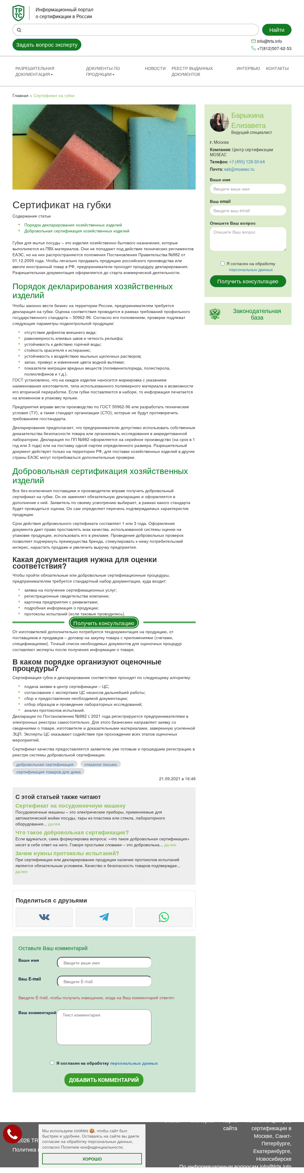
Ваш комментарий (37, 1012)
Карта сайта (230, 1124)
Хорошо (92, 1159)
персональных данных (134, 1063)
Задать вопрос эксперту (46, 44)
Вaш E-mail (29, 979)
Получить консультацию (103, 623)
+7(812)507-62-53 (274, 48)
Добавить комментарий (104, 1080)
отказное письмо (100, 764)
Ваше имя (28, 960)
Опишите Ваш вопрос (233, 223)
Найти (277, 29)
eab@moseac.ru (239, 169)
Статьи (172, 1120)
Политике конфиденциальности (92, 1147)
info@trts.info (269, 41)
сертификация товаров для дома (48, 772)
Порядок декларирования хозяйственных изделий (73, 225)
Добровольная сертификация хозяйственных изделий (76, 231)
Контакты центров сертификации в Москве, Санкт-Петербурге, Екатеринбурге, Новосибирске (269, 1139)
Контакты (277, 68)
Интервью (248, 68)
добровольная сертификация (45, 764)
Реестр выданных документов (192, 71)
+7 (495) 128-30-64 (247, 161)
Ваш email (220, 201)
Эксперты (202, 1120)
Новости (155, 68)
